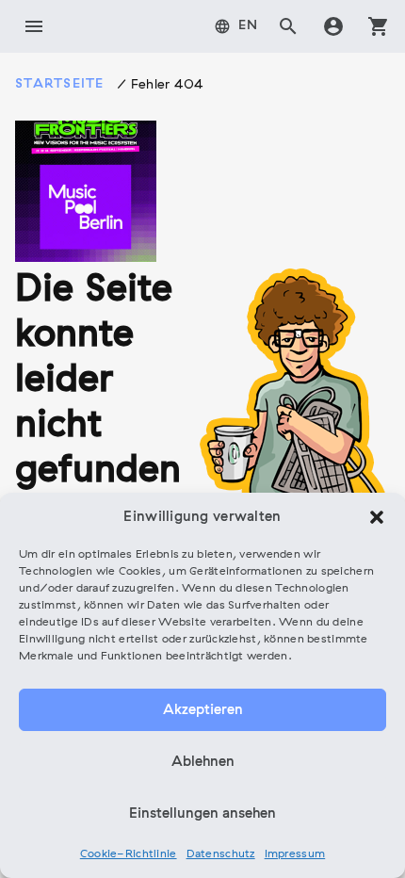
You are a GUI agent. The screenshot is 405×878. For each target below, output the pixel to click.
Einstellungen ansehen (202, 814)
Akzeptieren (203, 710)
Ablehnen (203, 762)
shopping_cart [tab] (378, 26)
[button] (376, 517)
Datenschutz (220, 854)
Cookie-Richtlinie (128, 854)
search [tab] (288, 26)
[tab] (236, 26)
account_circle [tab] (333, 26)
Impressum (295, 854)
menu (34, 26)
